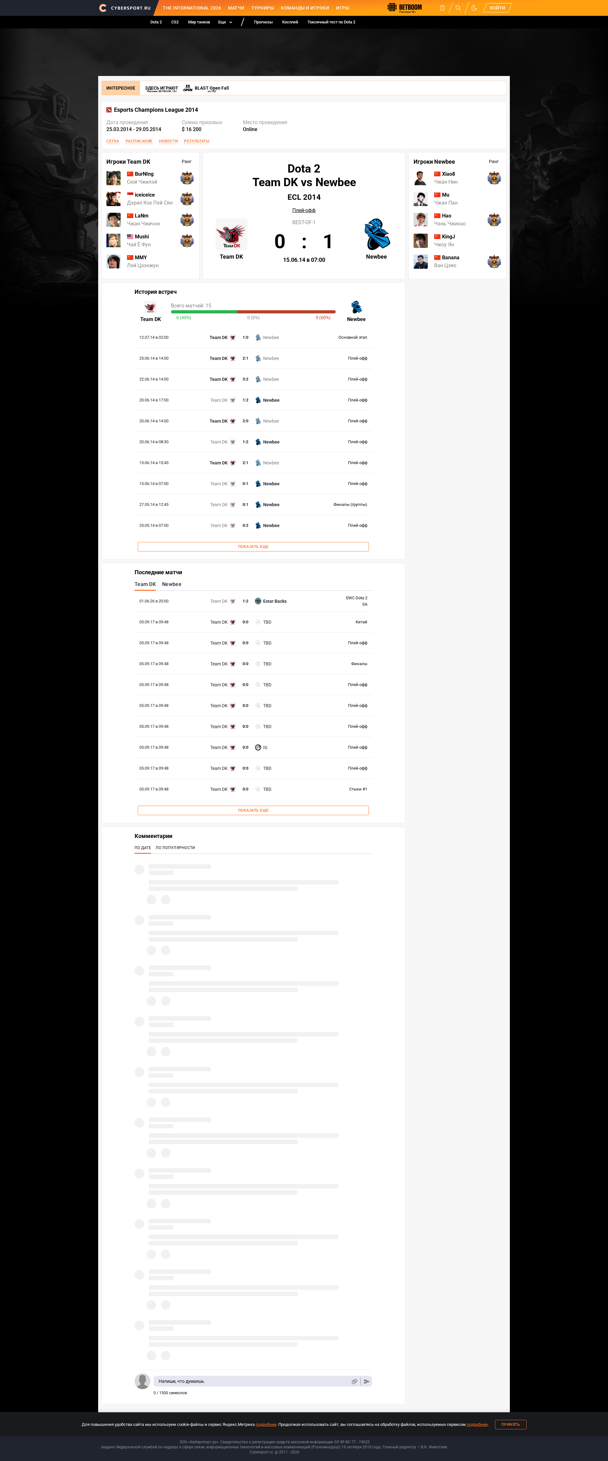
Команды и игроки (305, 7)
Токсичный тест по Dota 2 (331, 22)
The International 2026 (192, 7)
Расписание (139, 141)
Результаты (196, 141)
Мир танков (199, 22)
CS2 (175, 22)
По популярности (175, 848)
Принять (510, 1424)
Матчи (236, 7)
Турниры (262, 7)
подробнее (266, 1424)
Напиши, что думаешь (181, 1381)
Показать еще (253, 547)
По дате (143, 848)
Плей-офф (304, 210)
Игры (342, 7)
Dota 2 (156, 22)
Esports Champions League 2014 (156, 110)
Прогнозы (263, 22)
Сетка (112, 141)
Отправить (367, 1381)
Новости (168, 141)
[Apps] (442, 8)
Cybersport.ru (261, 1452)
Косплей (290, 22)
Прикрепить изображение (354, 1381)
